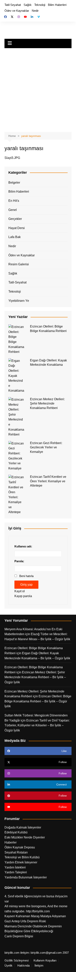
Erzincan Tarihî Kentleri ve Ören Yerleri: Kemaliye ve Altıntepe (48, 481)
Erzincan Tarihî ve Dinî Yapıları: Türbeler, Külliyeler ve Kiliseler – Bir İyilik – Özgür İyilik (37, 725)
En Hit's (13, 200)
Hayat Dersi (16, 228)
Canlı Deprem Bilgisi (18, 936)
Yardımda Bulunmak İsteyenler (25, 877)
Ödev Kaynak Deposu (19, 847)
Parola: (19, 561)
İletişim (38, 965)
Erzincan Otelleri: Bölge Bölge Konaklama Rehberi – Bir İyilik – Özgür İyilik (37, 701)
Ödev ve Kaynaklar (16, 10)
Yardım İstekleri (15, 867)
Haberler (10, 842)
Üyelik (8, 965)
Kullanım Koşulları (45, 960)
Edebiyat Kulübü (15, 832)
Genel (12, 210)
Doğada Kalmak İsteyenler (22, 827)
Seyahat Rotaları (16, 852)
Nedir (35, 10)
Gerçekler (15, 218)
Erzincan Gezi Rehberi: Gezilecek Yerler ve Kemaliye (46, 447)
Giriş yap (26, 584)
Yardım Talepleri (15, 872)
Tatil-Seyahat (12, 4)
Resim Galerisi (18, 264)
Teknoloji (39, 4)
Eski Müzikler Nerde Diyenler (24, 837)
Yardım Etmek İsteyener (20, 862)
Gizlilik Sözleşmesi (16, 960)
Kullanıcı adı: (23, 546)
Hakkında (23, 965)
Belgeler (14, 182)
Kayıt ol (19, 591)
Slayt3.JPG (12, 157)
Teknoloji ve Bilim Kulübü (22, 857)
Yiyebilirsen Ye (18, 300)
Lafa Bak (14, 237)
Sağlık (28, 4)
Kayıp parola (23, 596)
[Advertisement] (38, 88)
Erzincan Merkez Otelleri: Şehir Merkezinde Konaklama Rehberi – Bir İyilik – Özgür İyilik (35, 677)
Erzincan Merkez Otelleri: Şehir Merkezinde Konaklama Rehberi (47, 403)
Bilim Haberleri (57, 4)
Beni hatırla (26, 576)
